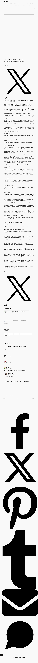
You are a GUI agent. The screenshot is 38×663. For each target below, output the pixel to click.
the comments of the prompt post (18, 262)
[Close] (1, 655)
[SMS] (20, 652)
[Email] (20, 616)
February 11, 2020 (9, 356)
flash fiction (10, 333)
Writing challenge (29, 333)
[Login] (4, 8)
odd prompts (16, 333)
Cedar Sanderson (13, 61)
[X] (20, 485)
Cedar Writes (5, 1)
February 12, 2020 (9, 368)
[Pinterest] (20, 529)
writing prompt (6, 335)
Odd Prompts (22, 61)
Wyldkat (7, 367)
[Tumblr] (20, 588)
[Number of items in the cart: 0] (34, 8)
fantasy (18, 61)
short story (22, 333)
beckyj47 (7, 361)
